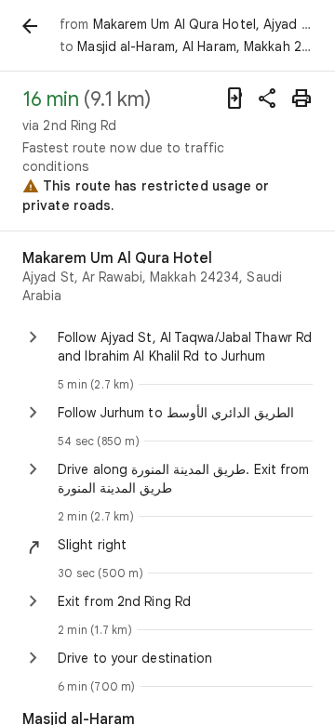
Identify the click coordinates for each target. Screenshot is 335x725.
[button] (185, 544)
